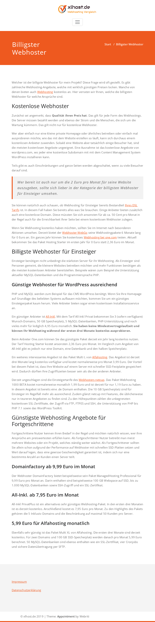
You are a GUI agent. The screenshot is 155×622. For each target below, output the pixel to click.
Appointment (66, 616)
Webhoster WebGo (74, 232)
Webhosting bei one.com (100, 237)
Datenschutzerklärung (26, 590)
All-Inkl (50, 316)
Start (108, 44)
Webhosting (45, 92)
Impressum (19, 581)
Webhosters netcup (91, 380)
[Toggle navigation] (77, 22)
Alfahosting (99, 357)
